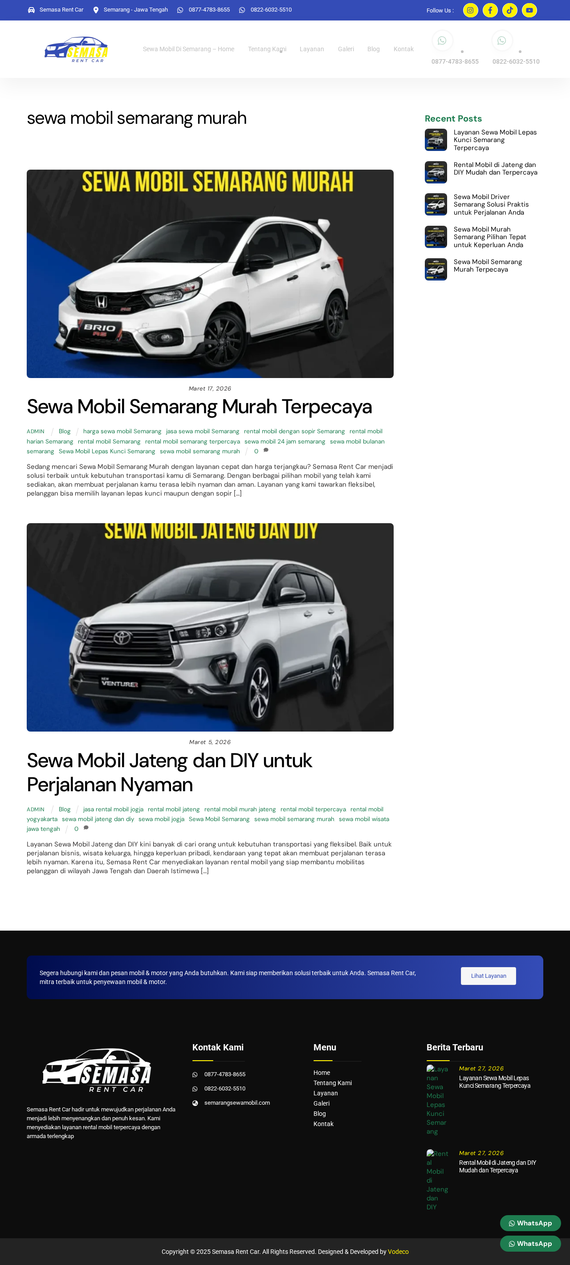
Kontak (404, 49)
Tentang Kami (267, 49)
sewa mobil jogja (161, 819)
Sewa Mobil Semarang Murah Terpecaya (199, 406)
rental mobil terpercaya (313, 809)
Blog (373, 49)
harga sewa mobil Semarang (122, 431)
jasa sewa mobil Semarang (203, 431)
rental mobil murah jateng (240, 809)
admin (36, 431)
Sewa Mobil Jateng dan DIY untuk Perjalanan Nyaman (169, 772)
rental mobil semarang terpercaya (192, 441)
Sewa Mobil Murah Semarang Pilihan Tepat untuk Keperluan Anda (490, 237)
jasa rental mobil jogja (113, 809)
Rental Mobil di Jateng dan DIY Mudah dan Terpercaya (495, 169)
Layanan (312, 49)
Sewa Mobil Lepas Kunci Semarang (107, 451)
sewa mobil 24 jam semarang (285, 441)
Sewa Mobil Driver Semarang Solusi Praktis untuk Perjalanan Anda (491, 205)
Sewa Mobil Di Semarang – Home (188, 49)
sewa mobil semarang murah (200, 451)
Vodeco (398, 1251)
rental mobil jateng (174, 809)
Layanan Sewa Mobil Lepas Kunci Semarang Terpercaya (495, 140)
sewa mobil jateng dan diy (98, 819)
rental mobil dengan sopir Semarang (294, 431)
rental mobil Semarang (109, 441)
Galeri (346, 49)
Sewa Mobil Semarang (219, 819)
